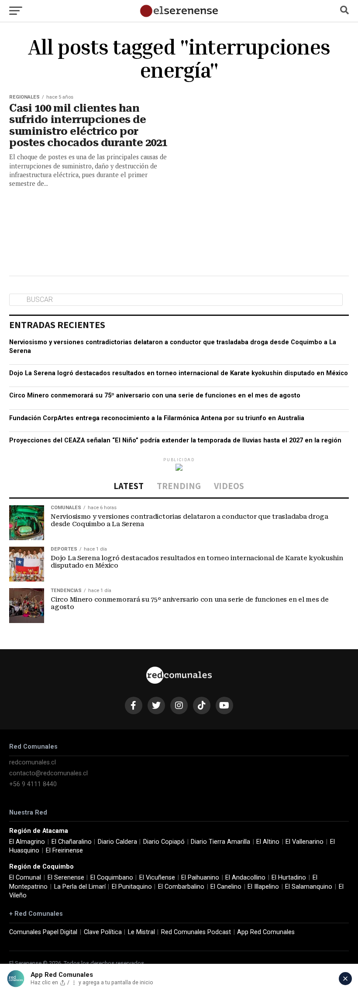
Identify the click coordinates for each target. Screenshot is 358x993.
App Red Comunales (266, 932)
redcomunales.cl (32, 762)
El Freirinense (64, 850)
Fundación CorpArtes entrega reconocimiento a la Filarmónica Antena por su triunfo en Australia (156, 418)
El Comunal (25, 877)
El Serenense (66, 877)
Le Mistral (141, 932)
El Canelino (225, 886)
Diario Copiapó (164, 842)
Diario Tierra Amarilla (220, 842)
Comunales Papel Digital (43, 932)
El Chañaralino (72, 842)
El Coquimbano (111, 877)
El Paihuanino (200, 877)
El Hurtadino (289, 877)
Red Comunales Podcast (196, 932)
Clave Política (103, 932)
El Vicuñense (157, 877)
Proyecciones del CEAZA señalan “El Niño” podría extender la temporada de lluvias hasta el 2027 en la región (175, 440)
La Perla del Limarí (80, 886)
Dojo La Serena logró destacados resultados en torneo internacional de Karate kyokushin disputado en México (178, 373)
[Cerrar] (345, 978)
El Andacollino (245, 877)
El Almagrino (27, 842)
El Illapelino (263, 886)
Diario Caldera (117, 842)
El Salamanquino (308, 886)
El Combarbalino (181, 886)
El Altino (267, 842)
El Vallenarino (305, 842)
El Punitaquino (132, 886)
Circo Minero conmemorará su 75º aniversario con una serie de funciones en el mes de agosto (154, 395)
